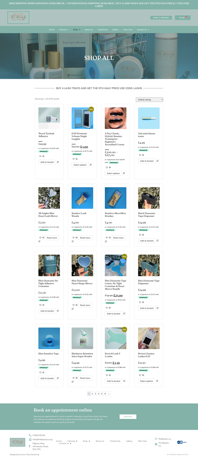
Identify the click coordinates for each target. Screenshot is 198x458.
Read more (52, 238)
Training (62, 29)
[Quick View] (43, 156)
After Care (127, 29)
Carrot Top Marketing (30, 454)
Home (51, 29)
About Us (89, 29)
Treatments (103, 29)
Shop (75, 29)
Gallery (115, 29)
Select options (80, 165)
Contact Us (142, 29)
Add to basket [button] (47, 162)
